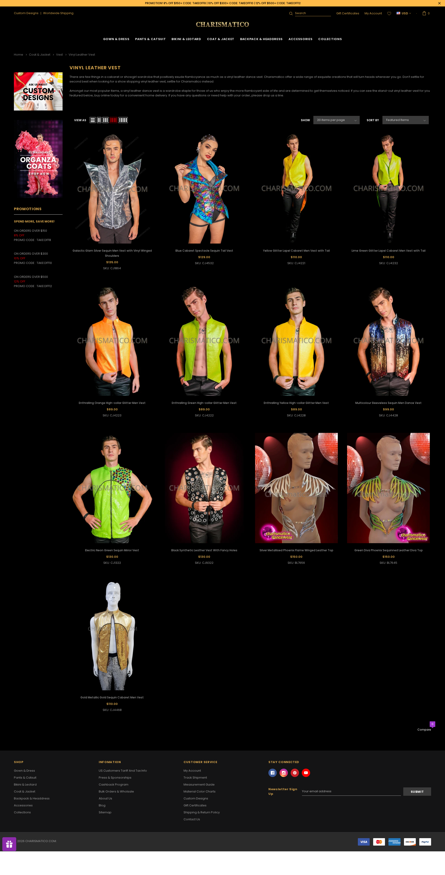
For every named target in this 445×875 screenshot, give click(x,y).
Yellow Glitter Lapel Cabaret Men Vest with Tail (296, 251)
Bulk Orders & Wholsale (116, 791)
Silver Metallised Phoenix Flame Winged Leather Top (296, 550)
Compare (424, 729)
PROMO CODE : (25, 263)
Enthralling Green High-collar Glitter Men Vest (204, 403)
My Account (373, 13)
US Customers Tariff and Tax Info (123, 770)
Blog (102, 805)
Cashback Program (113, 784)
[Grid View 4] (113, 120)
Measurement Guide (199, 784)
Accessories (300, 39)
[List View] (93, 120)
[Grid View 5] (123, 120)
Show (305, 120)
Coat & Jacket (220, 39)
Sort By (373, 120)
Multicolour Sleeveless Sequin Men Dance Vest (388, 403)
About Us (105, 798)
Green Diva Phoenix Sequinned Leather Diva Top (388, 550)
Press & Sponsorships (115, 777)
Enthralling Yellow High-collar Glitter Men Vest (296, 403)
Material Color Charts (200, 791)
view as (80, 120)
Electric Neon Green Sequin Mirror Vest (112, 550)
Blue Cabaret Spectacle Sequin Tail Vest (204, 251)
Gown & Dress (116, 39)
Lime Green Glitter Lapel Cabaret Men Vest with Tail (389, 251)
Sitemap (105, 812)
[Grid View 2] (99, 120)
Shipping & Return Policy (202, 812)
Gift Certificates (347, 13)
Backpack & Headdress (261, 39)
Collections (330, 39)
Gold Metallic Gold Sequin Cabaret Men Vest (112, 697)
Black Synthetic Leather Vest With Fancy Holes (204, 550)
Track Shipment (195, 777)
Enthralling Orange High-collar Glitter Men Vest (112, 403)
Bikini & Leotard (186, 39)
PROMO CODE (25, 240)
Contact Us (192, 819)
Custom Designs (196, 798)
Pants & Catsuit (150, 39)
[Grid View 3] (105, 120)
